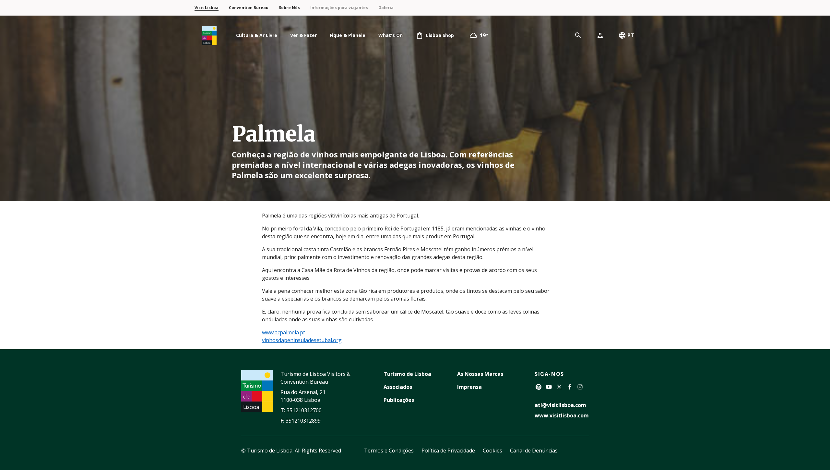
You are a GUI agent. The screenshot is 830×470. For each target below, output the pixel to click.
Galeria (386, 7)
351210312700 (304, 410)
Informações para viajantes (339, 7)
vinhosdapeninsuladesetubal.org (302, 340)
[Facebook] (570, 387)
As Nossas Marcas (480, 373)
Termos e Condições (389, 450)
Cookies (492, 450)
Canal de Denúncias (534, 450)
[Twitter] (559, 387)
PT (630, 35)
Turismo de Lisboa (407, 373)
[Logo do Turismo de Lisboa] (209, 35)
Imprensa (469, 386)
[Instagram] (580, 387)
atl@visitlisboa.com (560, 405)
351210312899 (303, 420)
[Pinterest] (538, 387)
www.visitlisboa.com (562, 415)
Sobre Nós (289, 7)
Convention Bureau (248, 7)
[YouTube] (549, 387)
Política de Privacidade (448, 450)
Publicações (399, 399)
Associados (398, 386)
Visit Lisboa (207, 7)
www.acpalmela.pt (283, 332)
